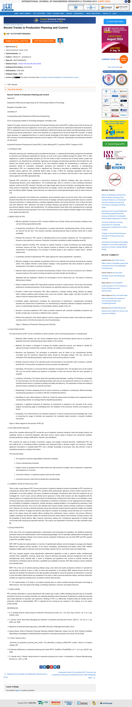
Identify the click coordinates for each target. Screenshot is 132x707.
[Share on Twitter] (44, 667)
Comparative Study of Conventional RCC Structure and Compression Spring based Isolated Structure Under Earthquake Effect (74, 675)
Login (114, 13)
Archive (69, 13)
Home (16, 13)
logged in (18, 690)
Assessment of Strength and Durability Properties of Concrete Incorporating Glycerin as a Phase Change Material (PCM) (115, 245)
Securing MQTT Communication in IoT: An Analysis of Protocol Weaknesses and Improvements (114, 287)
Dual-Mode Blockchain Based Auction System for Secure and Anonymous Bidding (115, 310)
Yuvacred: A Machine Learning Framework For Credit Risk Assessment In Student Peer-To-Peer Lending (114, 226)
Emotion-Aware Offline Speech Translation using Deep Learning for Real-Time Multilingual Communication (115, 264)
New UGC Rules (113, 67)
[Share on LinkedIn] (55, 667)
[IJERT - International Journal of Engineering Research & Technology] (7, 7)
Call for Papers (39, 13)
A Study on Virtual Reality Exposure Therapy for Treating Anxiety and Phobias (114, 236)
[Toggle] (5, 85)
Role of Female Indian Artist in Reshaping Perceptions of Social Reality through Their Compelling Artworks (115, 299)
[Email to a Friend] (48, 667)
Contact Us (107, 13)
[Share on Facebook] (41, 667)
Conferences (78, 13)
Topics (49, 13)
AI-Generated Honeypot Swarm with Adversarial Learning (113, 275)
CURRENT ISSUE (109, 59)
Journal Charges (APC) (116, 144)
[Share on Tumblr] (58, 667)
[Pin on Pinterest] (51, 667)
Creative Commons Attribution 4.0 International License (60, 77)
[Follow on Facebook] (126, 1)
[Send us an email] (129, 1)
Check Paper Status (116, 21)
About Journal (25, 13)
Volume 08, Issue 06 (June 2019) (13, 24)
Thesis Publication (93, 13)
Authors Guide (58, 13)
